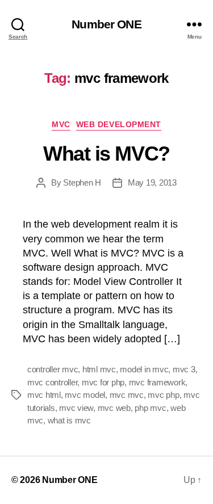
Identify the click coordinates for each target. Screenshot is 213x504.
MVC (61, 124)
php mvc (150, 408)
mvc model (85, 395)
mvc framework (157, 382)
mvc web (114, 408)
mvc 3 (184, 369)
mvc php (163, 395)
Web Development (118, 124)
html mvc (99, 369)
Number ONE (106, 24)
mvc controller (52, 382)
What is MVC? (106, 153)
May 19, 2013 (152, 182)
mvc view (76, 408)
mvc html (44, 395)
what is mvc (69, 420)
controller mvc (52, 369)
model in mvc (144, 369)
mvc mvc (127, 395)
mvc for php (103, 382)
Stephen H (82, 182)
